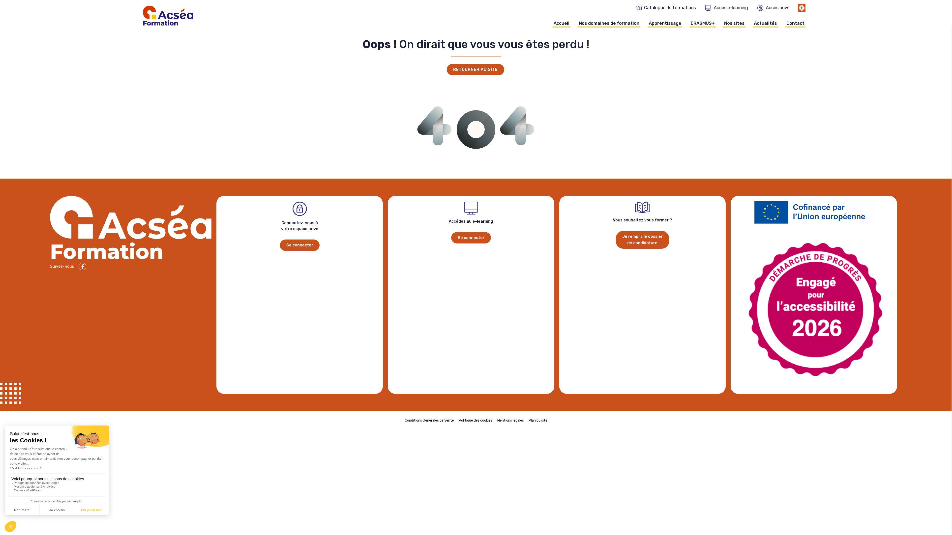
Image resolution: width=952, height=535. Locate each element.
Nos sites (734, 23)
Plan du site (538, 420)
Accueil (561, 23)
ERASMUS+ (703, 23)
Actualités (765, 23)
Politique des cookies (475, 420)
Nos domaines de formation (609, 23)
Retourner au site (475, 69)
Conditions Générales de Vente (429, 420)
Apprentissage (665, 23)
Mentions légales (510, 420)
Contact (795, 23)
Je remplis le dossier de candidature (642, 239)
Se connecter (299, 245)
